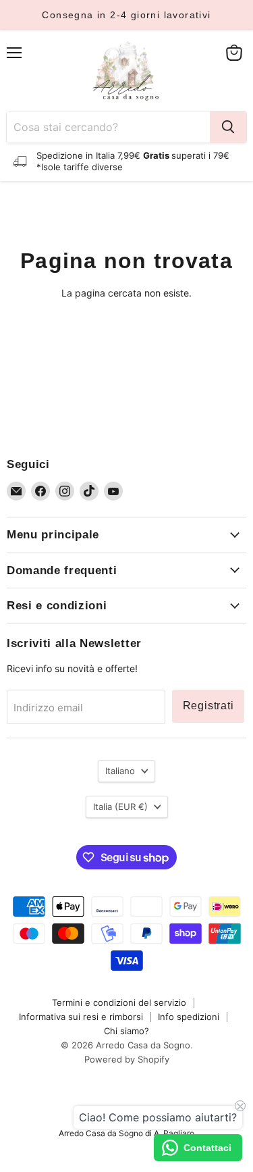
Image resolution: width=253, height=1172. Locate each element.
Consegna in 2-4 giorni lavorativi (126, 14)
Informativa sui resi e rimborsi (81, 1016)
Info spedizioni (188, 1016)
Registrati (208, 705)
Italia (120, 806)
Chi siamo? (126, 1030)
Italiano (120, 770)
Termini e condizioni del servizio (119, 1002)
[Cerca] (228, 127)
